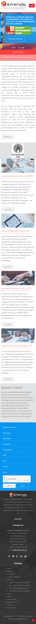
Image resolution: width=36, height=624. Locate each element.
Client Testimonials (15, 577)
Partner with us (12, 599)
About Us (10, 571)
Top (33, 620)
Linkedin (21, 556)
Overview (12, 574)
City (4, 461)
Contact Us (10, 605)
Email (5, 472)
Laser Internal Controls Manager (19, 591)
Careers (9, 596)
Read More (18, 519)
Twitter (13, 556)
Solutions (10, 580)
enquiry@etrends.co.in (20, 550)
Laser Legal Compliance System (19, 585)
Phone (5, 467)
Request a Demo (13, 38)
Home (9, 568)
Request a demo (12, 602)
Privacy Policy (11, 608)
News (9, 594)
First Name (7, 433)
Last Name (7, 439)
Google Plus (17, 556)
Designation (7, 450)
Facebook (9, 556)
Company (6, 444)
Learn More (8, 209)
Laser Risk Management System (19, 582)
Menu (32, 5)
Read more (7, 137)
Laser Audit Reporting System (19, 588)
